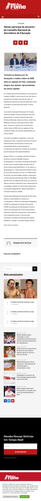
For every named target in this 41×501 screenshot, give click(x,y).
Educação (21, 23)
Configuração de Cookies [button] (11, 497)
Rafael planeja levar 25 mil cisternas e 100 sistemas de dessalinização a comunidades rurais (26, 365)
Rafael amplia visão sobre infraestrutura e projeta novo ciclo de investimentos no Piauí (26, 392)
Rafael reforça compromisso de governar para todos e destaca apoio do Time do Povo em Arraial (26, 352)
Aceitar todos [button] (24, 497)
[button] (2, 16)
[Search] (34, 268)
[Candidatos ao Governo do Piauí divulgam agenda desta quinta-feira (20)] (9, 378)
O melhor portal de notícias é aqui (22, 302)
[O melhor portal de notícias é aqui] (20, 289)
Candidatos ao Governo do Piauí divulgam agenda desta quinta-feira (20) (26, 377)
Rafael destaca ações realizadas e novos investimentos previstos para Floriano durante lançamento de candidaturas (26, 339)
